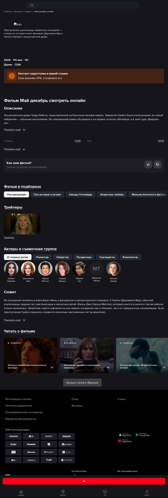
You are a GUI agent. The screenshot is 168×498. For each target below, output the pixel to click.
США (18, 64)
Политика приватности (18, 405)
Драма (8, 64)
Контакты (77, 405)
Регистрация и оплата (18, 399)
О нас (75, 399)
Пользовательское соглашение (24, 412)
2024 (7, 59)
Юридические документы (20, 418)
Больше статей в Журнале (82, 382)
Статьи (122, 399)
